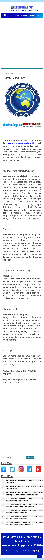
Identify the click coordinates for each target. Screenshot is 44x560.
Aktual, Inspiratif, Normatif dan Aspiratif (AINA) (22, 551)
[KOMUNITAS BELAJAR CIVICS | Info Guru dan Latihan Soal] (22, 7)
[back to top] (39, 555)
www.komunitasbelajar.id (21, 143)
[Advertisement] (22, 43)
